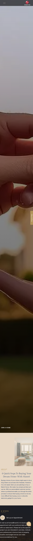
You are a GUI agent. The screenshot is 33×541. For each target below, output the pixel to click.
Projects (4, 267)
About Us (5, 262)
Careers (4, 278)
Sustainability (6, 273)
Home (3, 256)
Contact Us (5, 283)
